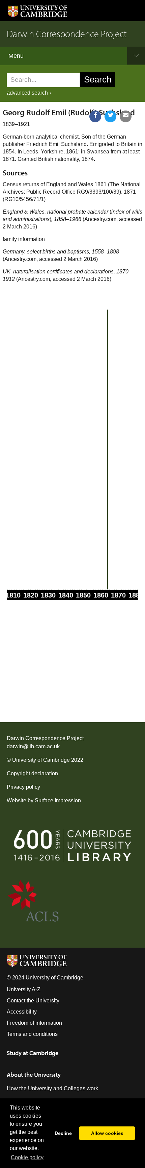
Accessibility (22, 1012)
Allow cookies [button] (107, 1133)
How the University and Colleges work (52, 1088)
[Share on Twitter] (110, 116)
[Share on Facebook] (95, 116)
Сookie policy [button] (27, 1157)
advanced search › (29, 93)
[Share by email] (126, 116)
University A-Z (23, 989)
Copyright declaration (32, 773)
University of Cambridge (41, 760)
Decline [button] (63, 1133)
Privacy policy (23, 787)
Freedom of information (34, 1023)
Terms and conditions (32, 1034)
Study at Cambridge (32, 1053)
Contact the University (33, 1000)
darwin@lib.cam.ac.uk (33, 746)
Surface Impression (58, 800)
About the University (34, 1074)
